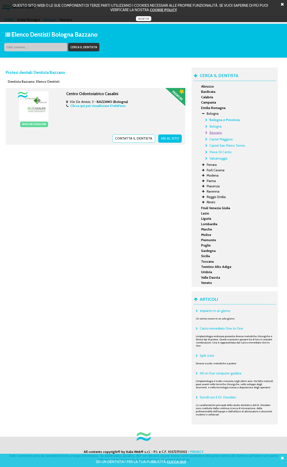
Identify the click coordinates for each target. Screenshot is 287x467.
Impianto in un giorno (215, 311)
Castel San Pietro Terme (227, 146)
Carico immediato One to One (221, 328)
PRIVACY (197, 452)
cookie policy (163, 10)
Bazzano (215, 133)
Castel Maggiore (221, 139)
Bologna (215, 126)
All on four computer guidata (220, 373)
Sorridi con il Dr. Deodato (218, 397)
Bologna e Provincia (224, 120)
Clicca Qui (176, 461)
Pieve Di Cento (220, 152)
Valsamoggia (218, 158)
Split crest (207, 356)
